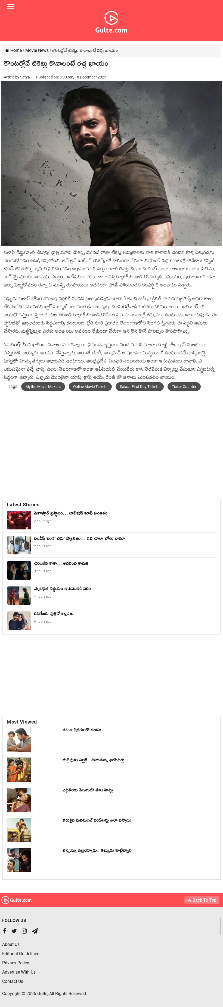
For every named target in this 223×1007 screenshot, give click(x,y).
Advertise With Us (19, 972)
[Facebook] (4, 931)
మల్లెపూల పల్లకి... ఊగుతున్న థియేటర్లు (93, 761)
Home (15, 50)
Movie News (37, 50)
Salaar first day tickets (139, 386)
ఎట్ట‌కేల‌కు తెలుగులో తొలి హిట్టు (88, 791)
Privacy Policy (15, 962)
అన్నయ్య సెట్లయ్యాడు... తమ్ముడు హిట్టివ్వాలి (97, 851)
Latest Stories (23, 504)
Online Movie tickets (90, 386)
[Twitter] (14, 931)
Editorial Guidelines (20, 953)
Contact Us (12, 981)
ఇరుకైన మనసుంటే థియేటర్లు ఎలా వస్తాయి (98, 821)
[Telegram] (35, 931)
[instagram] (24, 931)
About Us (11, 944)
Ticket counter (184, 386)
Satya (25, 77)
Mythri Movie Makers (43, 386)
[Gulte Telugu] (111, 20)
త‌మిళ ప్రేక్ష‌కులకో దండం (82, 731)
